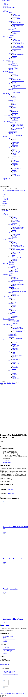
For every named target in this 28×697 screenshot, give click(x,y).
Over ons (5, 4)
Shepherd (14, 171)
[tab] (15, 460)
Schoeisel (11, 29)
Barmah (14, 140)
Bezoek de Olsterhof (8, 651)
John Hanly (15, 163)
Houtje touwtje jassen (17, 76)
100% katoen (11, 493)
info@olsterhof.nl (4, 664)
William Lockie (16, 175)
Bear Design (15, 142)
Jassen (14, 14)
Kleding (11, 13)
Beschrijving (6, 460)
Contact (5, 179)
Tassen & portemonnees (18, 46)
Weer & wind (6, 71)
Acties (4, 201)
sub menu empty (13, 131)
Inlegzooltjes (15, 118)
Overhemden (15, 17)
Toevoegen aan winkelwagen (7, 448)
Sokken (14, 26)
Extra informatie (7, 462)
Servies (14, 107)
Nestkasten (15, 113)
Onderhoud (15, 120)
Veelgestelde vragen (8, 636)
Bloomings (15, 143)
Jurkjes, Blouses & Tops (18, 43)
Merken (5, 136)
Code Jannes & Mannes (18, 693)
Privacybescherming (8, 672)
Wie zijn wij (6, 647)
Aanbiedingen (6, 121)
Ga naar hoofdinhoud (5, 0)
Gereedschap (15, 111)
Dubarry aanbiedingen (17, 125)
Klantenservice (6, 178)
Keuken (11, 106)
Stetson (14, 174)
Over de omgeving (7, 650)
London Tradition (16, 168)
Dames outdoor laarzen (18, 54)
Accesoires (12, 44)
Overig (14, 28)
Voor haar (5, 36)
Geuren (14, 97)
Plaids (13, 96)
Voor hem (5, 11)
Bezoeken (5, 6)
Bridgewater (15, 146)
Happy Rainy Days (17, 152)
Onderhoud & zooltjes (8, 115)
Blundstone (15, 145)
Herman (14, 154)
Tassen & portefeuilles (17, 25)
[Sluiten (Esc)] (0, 695)
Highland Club (16, 156)
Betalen (5, 637)
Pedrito (14, 170)
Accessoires (12, 21)
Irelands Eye (15, 160)
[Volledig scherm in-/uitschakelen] (3, 695)
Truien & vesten (16, 15)
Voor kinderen (6, 60)
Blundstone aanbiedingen (18, 127)
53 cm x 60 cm (11, 489)
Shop (4, 3)
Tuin (10, 110)
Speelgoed (15, 65)
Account (5, 641)
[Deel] (2, 695)
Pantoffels (14, 33)
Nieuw (4, 10)
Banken (14, 101)
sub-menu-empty (13, 68)
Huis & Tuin (6, 93)
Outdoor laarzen (16, 31)
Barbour (14, 139)
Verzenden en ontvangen (9, 639)
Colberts (14, 19)
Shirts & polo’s (16, 18)
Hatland (14, 153)
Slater (13, 172)
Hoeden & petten (16, 22)
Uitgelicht (11, 35)
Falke (13, 150)
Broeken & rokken (17, 42)
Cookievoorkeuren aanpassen (10, 674)
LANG (14, 165)
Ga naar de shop (4, 210)
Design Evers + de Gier (6, 693)
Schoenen (14, 32)
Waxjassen (15, 75)
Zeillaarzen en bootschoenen (19, 88)
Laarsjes (14, 63)
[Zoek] (0, 205)
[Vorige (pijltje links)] (0, 696)
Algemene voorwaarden (9, 671)
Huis (10, 95)
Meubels (11, 100)
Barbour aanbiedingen (17, 124)
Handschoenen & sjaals (18, 24)
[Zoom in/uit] (5, 695)
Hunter (14, 158)
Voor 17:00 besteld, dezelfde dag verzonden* (14, 190)
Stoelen (14, 103)
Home (1, 383)
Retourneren (6, 640)
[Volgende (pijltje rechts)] (2, 696)
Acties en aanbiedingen (9, 7)
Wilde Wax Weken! (17, 128)
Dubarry (14, 149)
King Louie (15, 164)
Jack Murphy (15, 161)
